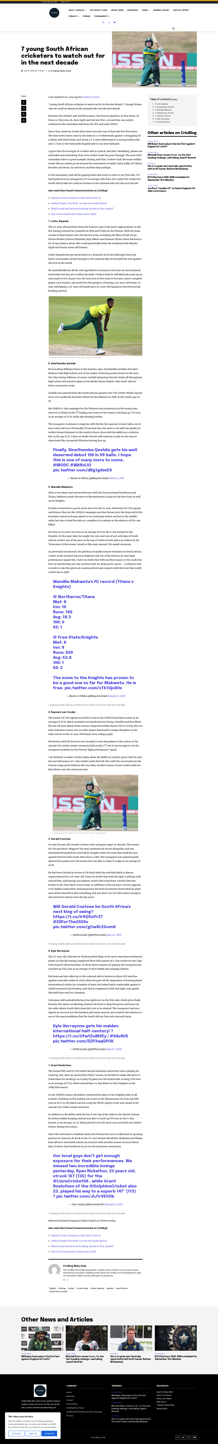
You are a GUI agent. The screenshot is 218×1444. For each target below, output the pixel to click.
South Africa (121, 1288)
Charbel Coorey (91, 97)
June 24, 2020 (114, 934)
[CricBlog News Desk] (54, 1272)
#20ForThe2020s (70, 922)
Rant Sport (161, 1402)
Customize (16, 1433)
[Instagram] (103, 22)
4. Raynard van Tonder (164, 113)
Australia (151, 163)
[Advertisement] (172, 211)
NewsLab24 (162, 1408)
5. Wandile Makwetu (163, 110)
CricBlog (62, 1288)
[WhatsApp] (23, 120)
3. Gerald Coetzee (163, 116)
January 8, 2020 (116, 696)
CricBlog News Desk (61, 71)
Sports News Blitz (165, 1392)
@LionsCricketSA (71, 1181)
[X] (109, 22)
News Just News (164, 1398)
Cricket (71, 1288)
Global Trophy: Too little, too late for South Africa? (79, 203)
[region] (33, 1425)
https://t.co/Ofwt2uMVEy (79, 1036)
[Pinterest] (23, 114)
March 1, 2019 (116, 478)
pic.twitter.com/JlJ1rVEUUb (85, 1196)
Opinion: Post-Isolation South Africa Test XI (76, 197)
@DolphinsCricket (108, 1186)
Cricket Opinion (97, 1288)
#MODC (61, 465)
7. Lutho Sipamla (161, 104)
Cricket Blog (82, 1288)
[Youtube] (115, 22)
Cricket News (153, 141)
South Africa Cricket (58, 1291)
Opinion (110, 1288)
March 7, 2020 (114, 1049)
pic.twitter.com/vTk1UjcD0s (93, 688)
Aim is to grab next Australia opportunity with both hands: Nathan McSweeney (130, 1359)
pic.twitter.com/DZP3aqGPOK (83, 1041)
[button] (173, 28)
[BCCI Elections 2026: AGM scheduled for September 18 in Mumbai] (176, 1338)
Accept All (49, 1433)
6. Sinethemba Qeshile (164, 107)
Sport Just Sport (164, 1395)
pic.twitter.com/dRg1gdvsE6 (82, 470)
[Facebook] (23, 102)
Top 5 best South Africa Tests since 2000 (73, 214)
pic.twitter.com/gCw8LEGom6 (84, 927)
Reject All (33, 1433)
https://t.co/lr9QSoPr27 (78, 917)
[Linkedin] (183, 1437)
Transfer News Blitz (165, 1405)
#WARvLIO (80, 465)
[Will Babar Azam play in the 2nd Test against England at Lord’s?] (42, 1338)
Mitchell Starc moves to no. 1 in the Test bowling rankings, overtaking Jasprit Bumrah (85, 1359)
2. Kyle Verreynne (162, 119)
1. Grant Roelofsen (162, 122)
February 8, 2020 (113, 1204)
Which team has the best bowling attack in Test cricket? (82, 208)
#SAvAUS (119, 1036)
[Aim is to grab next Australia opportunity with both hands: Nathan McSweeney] (131, 1338)
